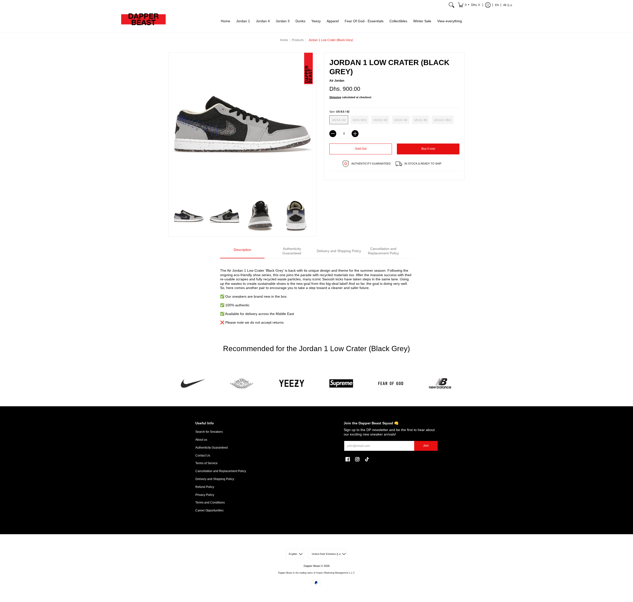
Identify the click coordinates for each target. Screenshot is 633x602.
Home (284, 40)
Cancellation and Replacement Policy (220, 471)
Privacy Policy (204, 495)
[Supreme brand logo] (341, 383)
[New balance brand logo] (440, 383)
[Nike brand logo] (193, 383)
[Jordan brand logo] (242, 383)
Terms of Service (206, 463)
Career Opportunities (209, 510)
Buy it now (428, 148)
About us (201, 439)
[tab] (242, 251)
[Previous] (225, 251)
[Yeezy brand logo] (292, 383)
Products (298, 40)
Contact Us (202, 455)
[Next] (407, 251)
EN (497, 4)
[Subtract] (332, 133)
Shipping (335, 97)
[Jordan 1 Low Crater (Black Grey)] (188, 216)
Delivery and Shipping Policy (214, 479)
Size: (339, 111)
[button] (469, 5)
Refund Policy (204, 487)
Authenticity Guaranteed (211, 447)
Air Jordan (336, 80)
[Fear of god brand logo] (390, 383)
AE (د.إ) (507, 4)
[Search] (451, 5)
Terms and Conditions (210, 502)
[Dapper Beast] (143, 21)
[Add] (355, 133)
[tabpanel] (316, 293)
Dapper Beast (312, 565)
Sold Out (360, 148)
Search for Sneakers (209, 431)
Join (426, 445)
